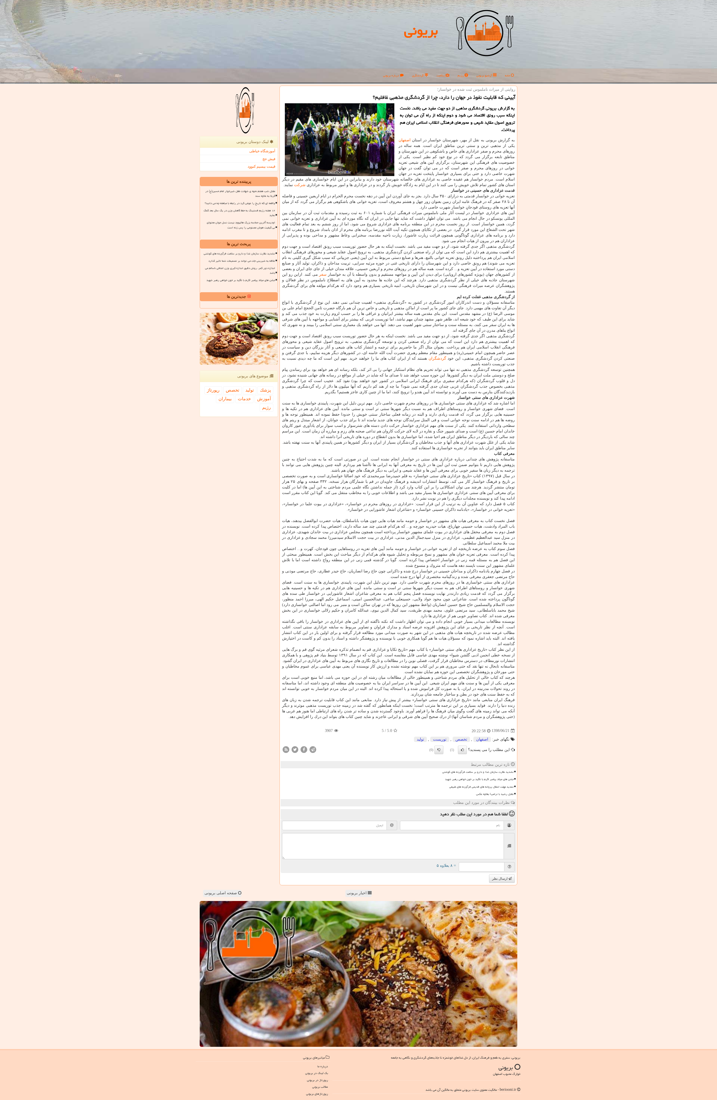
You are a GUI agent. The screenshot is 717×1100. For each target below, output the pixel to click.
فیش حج (268, 159)
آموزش (264, 398)
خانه (508, 75)
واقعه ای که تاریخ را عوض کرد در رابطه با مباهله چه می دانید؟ (240, 203)
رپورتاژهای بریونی (317, 1094)
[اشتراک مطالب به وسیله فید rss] (286, 749)
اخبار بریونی (357, 893)
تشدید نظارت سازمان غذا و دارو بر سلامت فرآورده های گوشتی (478, 772)
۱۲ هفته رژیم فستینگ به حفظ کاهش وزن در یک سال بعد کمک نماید (239, 213)
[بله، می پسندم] (462, 750)
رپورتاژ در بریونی (317, 1080)
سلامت (441, 75)
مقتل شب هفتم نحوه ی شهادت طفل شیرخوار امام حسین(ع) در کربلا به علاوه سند (240, 193)
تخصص (461, 739)
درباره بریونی (391, 75)
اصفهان (405, 140)
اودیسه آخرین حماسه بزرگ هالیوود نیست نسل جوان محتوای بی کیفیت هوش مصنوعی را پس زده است (241, 225)
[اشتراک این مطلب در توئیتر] (295, 749)
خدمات (244, 398)
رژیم (461, 75)
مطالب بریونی (320, 1087)
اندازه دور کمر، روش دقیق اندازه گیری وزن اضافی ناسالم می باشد (240, 270)
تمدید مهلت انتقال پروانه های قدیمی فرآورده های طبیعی (481, 787)
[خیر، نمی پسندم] (438, 750)
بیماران (225, 398)
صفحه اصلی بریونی (221, 893)
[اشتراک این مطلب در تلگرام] (313, 749)
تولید (420, 739)
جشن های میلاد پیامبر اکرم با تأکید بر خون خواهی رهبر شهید (479, 779)
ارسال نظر (500, 879)
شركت (300, 185)
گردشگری (418, 75)
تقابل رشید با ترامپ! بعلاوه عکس (495, 794)
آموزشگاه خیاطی (262, 151)
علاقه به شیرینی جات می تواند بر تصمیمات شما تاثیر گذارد (241, 261)
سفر (323, 274)
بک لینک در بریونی (316, 1073)
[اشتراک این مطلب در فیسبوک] (304, 749)
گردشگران (437, 358)
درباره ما (322, 1066)
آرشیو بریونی (484, 75)
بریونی (421, 30)
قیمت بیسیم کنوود (261, 166)
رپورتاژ (213, 390)
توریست (439, 739)
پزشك (265, 390)
